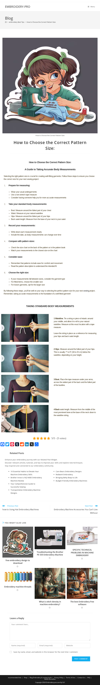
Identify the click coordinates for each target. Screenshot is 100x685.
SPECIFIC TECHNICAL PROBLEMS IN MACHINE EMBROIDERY (82, 552)
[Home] (6, 22)
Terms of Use (70, 678)
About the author (50, 679)
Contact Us (81, 678)
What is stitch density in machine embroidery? (50, 603)
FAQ (88, 678)
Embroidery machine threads (17, 586)
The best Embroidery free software (82, 603)
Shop (25, 678)
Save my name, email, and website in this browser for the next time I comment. (45, 652)
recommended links (14, 678)
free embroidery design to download (18, 561)
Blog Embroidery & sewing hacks (41, 678)
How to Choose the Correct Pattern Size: (41, 22)
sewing (86, 291)
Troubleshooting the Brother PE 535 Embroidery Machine (50, 553)
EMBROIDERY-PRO (17, 7)
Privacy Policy (58, 678)
